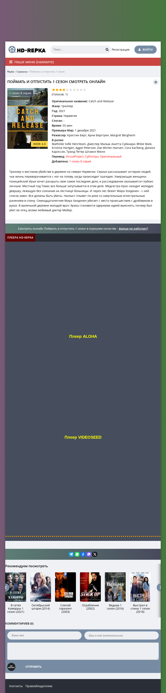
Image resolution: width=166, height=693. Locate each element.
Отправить (34, 666)
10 (84, 90)
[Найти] (107, 50)
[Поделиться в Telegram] (71, 554)
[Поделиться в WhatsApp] (77, 554)
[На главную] (25, 50)
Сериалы (22, 71)
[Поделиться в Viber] (88, 554)
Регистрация (121, 49)
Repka (10, 71)
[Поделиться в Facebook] (83, 554)
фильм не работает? (133, 228)
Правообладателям (39, 686)
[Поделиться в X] (94, 554)
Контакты (16, 686)
